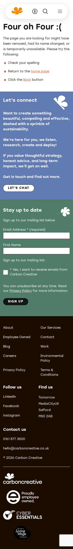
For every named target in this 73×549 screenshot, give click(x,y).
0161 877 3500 (14, 439)
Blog (6, 346)
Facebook (11, 406)
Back (27, 80)
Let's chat (18, 188)
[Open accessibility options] (35, 11)
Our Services (50, 327)
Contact (47, 337)
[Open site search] (45, 11)
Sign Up (15, 301)
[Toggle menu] (60, 11)
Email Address (24, 229)
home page (40, 71)
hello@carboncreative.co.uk (26, 448)
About (8, 327)
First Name (12, 245)
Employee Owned (16, 337)
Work (44, 346)
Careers (9, 356)
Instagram (11, 415)
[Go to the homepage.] (16, 13)
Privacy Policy (21, 291)
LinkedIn (9, 396)
